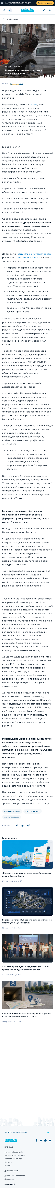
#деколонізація (11, 817)
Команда (8, 1165)
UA (10, 10)
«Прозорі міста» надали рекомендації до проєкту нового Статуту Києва (26, 874)
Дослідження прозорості (15, 1176)
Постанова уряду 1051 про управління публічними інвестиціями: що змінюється (27, 921)
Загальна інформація (14, 1152)
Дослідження (10, 1179)
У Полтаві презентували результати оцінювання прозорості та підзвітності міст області (25, 968)
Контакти (8, 1162)
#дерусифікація (33, 811)
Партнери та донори (13, 1159)
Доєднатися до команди (15, 1155)
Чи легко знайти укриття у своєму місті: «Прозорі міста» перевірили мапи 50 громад (26, 1015)
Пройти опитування (45, 3)
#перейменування (12, 811)
